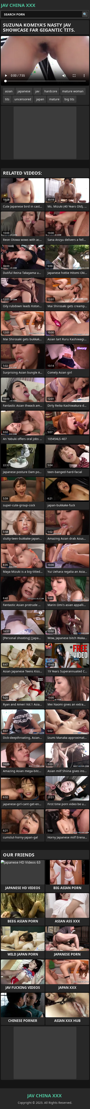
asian (9, 91)
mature (54, 99)
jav (37, 91)
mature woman (73, 91)
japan (40, 99)
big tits (69, 99)
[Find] (85, 14)
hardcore (50, 91)
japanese (24, 91)
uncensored (22, 99)
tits (7, 99)
